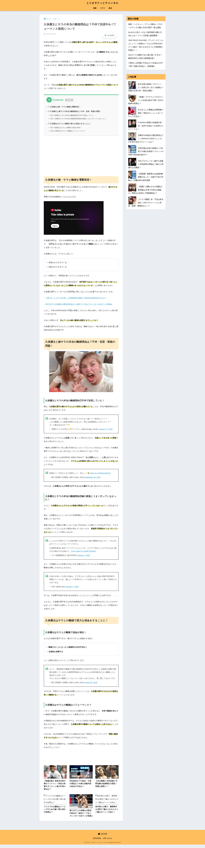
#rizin (73, 551)
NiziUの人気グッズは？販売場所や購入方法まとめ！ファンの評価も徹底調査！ (145, 34)
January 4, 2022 (83, 555)
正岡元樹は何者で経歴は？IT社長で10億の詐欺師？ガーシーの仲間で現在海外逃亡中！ (145, 151)
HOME (103, 834)
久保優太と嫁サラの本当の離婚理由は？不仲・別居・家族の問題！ (74, 111)
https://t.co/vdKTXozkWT (86, 551)
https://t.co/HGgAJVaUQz (100, 473)
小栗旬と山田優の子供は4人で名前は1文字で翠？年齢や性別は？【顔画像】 (145, 64)
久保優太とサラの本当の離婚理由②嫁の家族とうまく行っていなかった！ (79, 118)
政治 (110, 8)
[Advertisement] (81, 155)
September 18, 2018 (92, 477)
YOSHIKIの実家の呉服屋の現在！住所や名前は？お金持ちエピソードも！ (145, 126)
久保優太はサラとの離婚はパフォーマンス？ (68, 131)
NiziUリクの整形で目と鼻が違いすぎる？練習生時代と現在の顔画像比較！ (145, 56)
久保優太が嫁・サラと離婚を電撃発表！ (64, 107)
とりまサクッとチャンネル (102, 2)
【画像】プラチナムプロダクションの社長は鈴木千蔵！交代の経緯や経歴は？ (145, 100)
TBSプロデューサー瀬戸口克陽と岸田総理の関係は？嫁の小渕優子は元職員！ (145, 164)
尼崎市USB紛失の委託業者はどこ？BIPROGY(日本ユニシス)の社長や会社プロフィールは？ (145, 138)
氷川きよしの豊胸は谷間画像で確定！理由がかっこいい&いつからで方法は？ (145, 113)
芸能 (94, 8)
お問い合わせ (107, 838)
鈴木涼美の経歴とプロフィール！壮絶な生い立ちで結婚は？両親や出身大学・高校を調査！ (145, 87)
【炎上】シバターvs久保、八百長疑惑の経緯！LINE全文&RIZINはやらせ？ (76, 298)
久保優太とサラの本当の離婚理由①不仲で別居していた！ (73, 115)
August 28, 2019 (90, 682)
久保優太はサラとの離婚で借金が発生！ (66, 127)
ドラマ (102, 8)
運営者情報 (97, 838)
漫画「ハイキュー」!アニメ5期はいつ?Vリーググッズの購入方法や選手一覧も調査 (145, 26)
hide (69, 100)
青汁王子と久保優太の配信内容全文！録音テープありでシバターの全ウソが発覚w (79, 304)
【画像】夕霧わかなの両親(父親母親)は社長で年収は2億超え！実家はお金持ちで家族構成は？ (145, 189)
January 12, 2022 (106, 429)
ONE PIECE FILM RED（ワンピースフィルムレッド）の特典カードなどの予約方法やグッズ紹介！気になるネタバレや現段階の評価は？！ (145, 45)
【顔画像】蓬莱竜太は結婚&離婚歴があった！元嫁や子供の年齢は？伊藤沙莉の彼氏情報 (145, 177)
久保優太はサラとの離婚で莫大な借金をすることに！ (69, 124)
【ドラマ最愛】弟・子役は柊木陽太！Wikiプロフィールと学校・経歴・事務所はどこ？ (145, 202)
